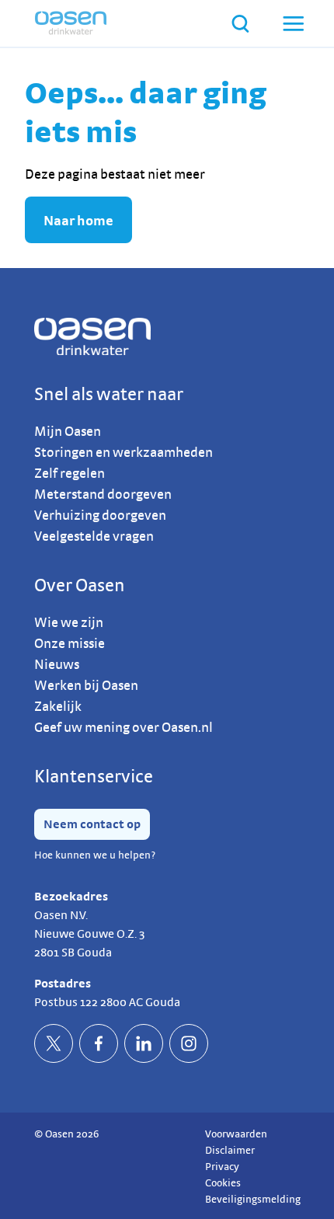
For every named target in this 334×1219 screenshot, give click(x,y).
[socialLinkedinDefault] (143, 1043)
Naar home (78, 220)
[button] (292, 23)
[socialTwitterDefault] (53, 1043)
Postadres (62, 983)
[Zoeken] (240, 24)
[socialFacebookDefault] (98, 1043)
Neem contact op (92, 824)
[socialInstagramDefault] (188, 1043)
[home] (70, 23)
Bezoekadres (71, 896)
